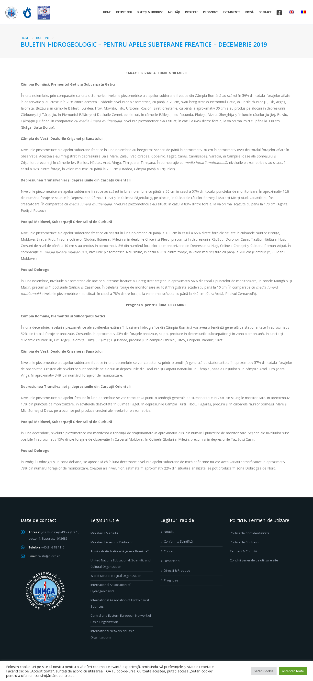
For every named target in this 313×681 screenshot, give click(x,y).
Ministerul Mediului (104, 533)
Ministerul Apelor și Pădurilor (111, 542)
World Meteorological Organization (115, 576)
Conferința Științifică (178, 541)
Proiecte (191, 12)
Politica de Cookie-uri (245, 542)
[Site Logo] (27, 12)
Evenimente (231, 12)
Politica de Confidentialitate (249, 533)
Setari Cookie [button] (264, 671)
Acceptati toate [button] (293, 671)
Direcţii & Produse (150, 12)
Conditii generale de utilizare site (254, 560)
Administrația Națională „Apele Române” (119, 551)
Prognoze (210, 12)
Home (107, 12)
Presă (249, 12)
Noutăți (174, 12)
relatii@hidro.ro (49, 556)
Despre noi (124, 12)
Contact (264, 12)
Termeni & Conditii (243, 551)
